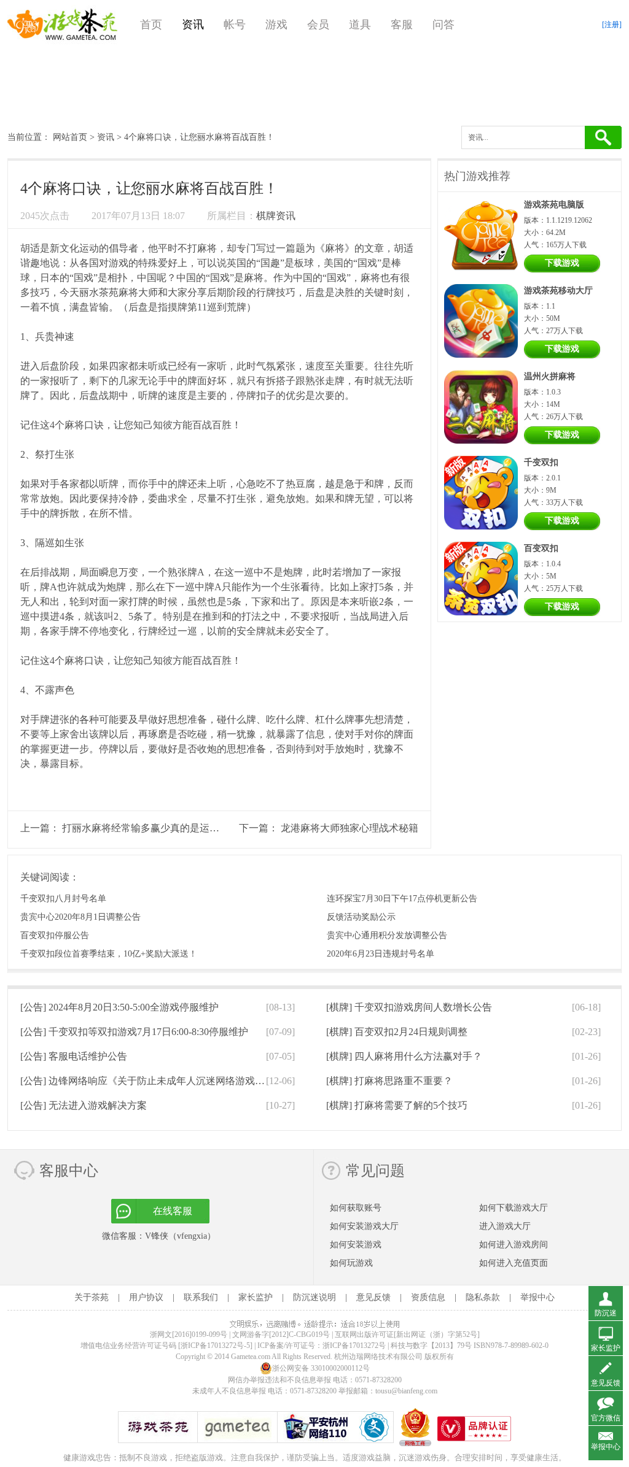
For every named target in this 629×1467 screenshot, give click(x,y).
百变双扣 (541, 548)
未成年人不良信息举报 (230, 1391)
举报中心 (537, 1297)
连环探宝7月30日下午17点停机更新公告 (402, 898)
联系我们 (201, 1297)
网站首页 (70, 137)
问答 (443, 24)
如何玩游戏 (351, 1263)
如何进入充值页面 (513, 1263)
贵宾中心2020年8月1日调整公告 (80, 917)
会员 (318, 24)
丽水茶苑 (99, 292)
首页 (151, 24)
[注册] (612, 24)
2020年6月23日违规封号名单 (380, 953)
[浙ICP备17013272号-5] (215, 1345)
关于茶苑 (91, 1297)
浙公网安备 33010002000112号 (321, 1368)
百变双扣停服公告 (54, 935)
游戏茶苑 (62, 24)
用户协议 (146, 1297)
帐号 (235, 24)
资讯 (193, 24)
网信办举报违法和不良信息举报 (279, 1380)
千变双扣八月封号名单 (63, 898)
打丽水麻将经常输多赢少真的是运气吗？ (150, 828)
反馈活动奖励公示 (361, 917)
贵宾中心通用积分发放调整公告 (387, 935)
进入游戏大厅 (505, 1226)
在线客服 (172, 1211)
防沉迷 (606, 1313)
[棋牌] (409, 1007)
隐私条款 (483, 1297)
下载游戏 (562, 263)
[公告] (119, 1007)
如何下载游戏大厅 (513, 1207)
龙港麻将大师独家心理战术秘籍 (349, 828)
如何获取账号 (355, 1207)
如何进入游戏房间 (513, 1244)
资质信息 (428, 1297)
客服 (402, 24)
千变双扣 (541, 462)
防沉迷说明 (314, 1297)
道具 (360, 24)
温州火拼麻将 (550, 376)
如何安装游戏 (355, 1244)
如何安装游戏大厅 (364, 1226)
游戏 (276, 24)
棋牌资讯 (275, 215)
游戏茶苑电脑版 (554, 204)
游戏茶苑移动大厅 (558, 290)
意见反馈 (373, 1297)
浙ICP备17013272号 (354, 1345)
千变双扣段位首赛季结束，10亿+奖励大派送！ (108, 953)
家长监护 (255, 1297)
